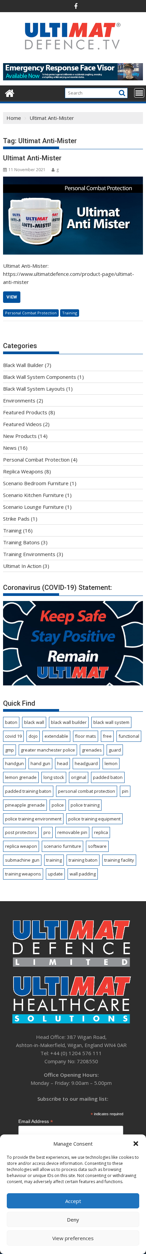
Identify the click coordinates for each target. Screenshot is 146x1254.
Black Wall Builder (23, 365)
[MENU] (139, 93)
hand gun (40, 763)
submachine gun (22, 860)
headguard (86, 763)
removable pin (72, 832)
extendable (56, 736)
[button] (135, 1143)
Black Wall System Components (39, 376)
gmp (9, 750)
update (55, 874)
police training (85, 805)
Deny (73, 1219)
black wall (34, 722)
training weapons (23, 874)
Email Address (35, 1121)
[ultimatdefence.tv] (10, 92)
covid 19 (13, 736)
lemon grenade (21, 777)
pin (125, 791)
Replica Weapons (23, 471)
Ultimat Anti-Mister (32, 158)
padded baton (108, 777)
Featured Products (25, 412)
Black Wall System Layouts (34, 388)
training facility (119, 860)
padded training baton (28, 791)
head (62, 763)
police (58, 805)
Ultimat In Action (22, 566)
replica (101, 832)
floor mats (85, 736)
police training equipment (94, 819)
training (54, 860)
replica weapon (21, 846)
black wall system (111, 722)
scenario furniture (62, 846)
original (78, 777)
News (10, 447)
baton (11, 722)
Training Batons (21, 542)
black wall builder (69, 722)
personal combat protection (86, 791)
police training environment (33, 819)
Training (69, 312)
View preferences (73, 1238)
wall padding (83, 874)
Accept (73, 1201)
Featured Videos (22, 424)
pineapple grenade (25, 805)
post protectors (21, 832)
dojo (33, 736)
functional (128, 736)
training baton (83, 860)
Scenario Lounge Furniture (33, 506)
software (97, 846)
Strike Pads (16, 518)
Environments (19, 400)
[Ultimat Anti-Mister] (73, 216)
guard (115, 750)
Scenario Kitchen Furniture (33, 495)
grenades (92, 750)
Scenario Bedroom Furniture (36, 483)
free (107, 736)
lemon (111, 763)
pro (47, 832)
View (11, 296)
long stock (53, 777)
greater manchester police (48, 750)
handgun (14, 763)
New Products (20, 436)
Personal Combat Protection (31, 312)
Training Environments (29, 554)
